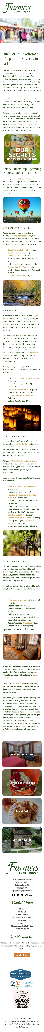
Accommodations (22, 754)
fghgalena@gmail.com (22, 891)
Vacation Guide (22, 840)
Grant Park (27, 623)
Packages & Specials (22, 917)
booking (22, 726)
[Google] (22, 894)
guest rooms (27, 712)
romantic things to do (21, 236)
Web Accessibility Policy (22, 926)
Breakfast (22, 811)
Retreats (22, 920)
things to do (17, 683)
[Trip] (30, 894)
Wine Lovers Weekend (18, 600)
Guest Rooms (22, 915)
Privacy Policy (22, 929)
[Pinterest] (26, 894)
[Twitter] (17, 894)
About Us (22, 912)
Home (22, 909)
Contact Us (22, 923)
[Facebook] (13, 894)
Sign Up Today (22, 955)
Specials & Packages (22, 782)
